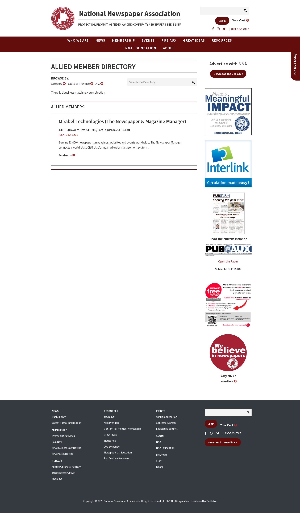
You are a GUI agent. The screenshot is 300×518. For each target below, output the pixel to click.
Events (148, 40)
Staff (158, 461)
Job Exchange (112, 446)
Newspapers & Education (118, 452)
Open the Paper (228, 261)
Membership (123, 40)
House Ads (110, 440)
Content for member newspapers (122, 428)
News (100, 40)
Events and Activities (63, 435)
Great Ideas (194, 40)
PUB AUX (168, 40)
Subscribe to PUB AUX (228, 269)
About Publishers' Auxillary (66, 466)
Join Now (57, 442)
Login (222, 20)
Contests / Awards (166, 422)
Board (159, 466)
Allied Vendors (111, 422)
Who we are (78, 40)
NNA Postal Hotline (62, 453)
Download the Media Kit (228, 73)
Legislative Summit (167, 428)
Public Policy (59, 417)
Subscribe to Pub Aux (63, 472)
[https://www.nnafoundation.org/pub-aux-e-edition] (228, 213)
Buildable (211, 501)
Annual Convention (166, 417)
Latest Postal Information (66, 422)
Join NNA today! (295, 64)
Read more (65, 155)
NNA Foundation (140, 48)
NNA (158, 442)
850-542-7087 (233, 433)
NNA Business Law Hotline (66, 447)
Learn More (227, 381)
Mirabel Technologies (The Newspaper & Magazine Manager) (122, 121)
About (169, 48)
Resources (222, 40)
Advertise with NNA (228, 64)
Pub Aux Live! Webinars (116, 458)
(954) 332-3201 (68, 135)
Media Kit (57, 478)
